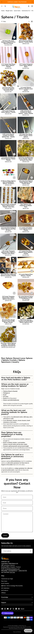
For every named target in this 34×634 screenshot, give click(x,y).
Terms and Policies (17, 631)
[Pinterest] (19, 609)
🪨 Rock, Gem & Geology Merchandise (12, 585)
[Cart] (32, 6)
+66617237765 (22, 570)
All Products (4, 590)
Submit (5, 535)
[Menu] (2, 6)
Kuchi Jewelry (5, 583)
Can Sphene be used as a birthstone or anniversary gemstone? (12, 456)
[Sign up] (30, 551)
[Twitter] (13, 609)
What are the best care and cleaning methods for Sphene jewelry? (14, 412)
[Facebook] (2, 609)
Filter (4, 21)
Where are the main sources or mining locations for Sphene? (15, 385)
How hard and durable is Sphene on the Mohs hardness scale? (15, 378)
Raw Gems (4, 581)
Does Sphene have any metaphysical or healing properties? (11, 434)
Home (3, 10)
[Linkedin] (16, 609)
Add (15, 37)
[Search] (5, 6)
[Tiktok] (11, 609)
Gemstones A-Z (26, 10)
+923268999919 (12, 570)
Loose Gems (17, 10)
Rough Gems (9, 10)
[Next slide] (32, 2)
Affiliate (3, 592)
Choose (15, 84)
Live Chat (12, 572)
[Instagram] (5, 609)
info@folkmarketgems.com (12, 569)
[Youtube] (8, 609)
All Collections (5, 588)
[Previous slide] (1, 2)
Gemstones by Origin (7, 578)
